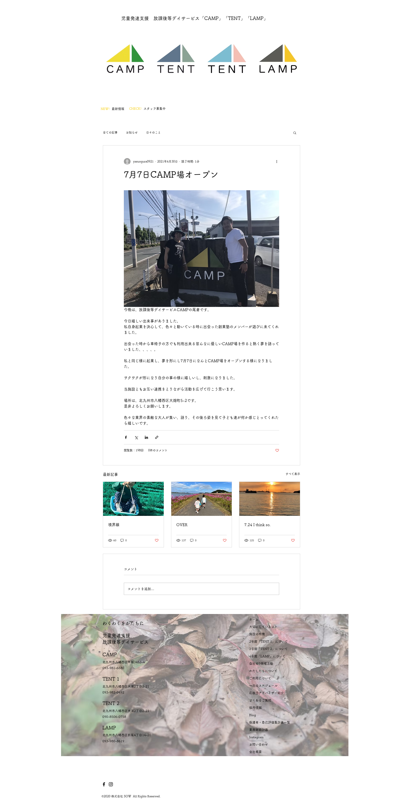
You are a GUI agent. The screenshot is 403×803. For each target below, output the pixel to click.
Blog (252, 715)
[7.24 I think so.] (269, 499)
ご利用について (260, 678)
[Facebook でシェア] (126, 437)
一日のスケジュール (263, 685)
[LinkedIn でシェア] (146, 437)
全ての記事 (110, 132)
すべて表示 (292, 473)
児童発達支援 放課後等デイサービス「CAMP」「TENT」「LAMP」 (194, 18)
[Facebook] (104, 784)
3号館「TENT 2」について (268, 648)
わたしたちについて (263, 670)
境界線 (113, 525)
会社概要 (255, 751)
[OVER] (201, 499)
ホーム (254, 619)
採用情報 (255, 707)
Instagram (256, 737)
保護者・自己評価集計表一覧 (269, 722)
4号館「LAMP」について (267, 656)
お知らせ (132, 132)
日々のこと (153, 132)
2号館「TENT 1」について (268, 641)
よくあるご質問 (260, 700)
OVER (181, 525)
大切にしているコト (263, 626)
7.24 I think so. (257, 525)
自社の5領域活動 (261, 663)
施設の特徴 (257, 634)
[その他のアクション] (276, 161)
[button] (295, 132)
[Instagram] (111, 784)
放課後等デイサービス (125, 642)
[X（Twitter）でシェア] (136, 437)
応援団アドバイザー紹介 (266, 693)
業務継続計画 (258, 729)
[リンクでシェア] (157, 437)
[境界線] (133, 499)
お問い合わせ (258, 744)
